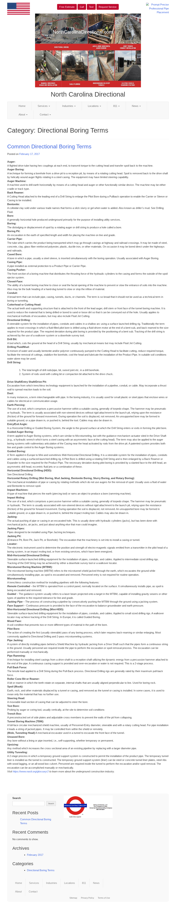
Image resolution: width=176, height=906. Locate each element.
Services (43, 105)
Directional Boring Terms (40, 870)
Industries (68, 105)
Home (22, 105)
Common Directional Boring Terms (49, 146)
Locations (93, 105)
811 (115, 105)
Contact (44, 114)
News (135, 105)
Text (91, 6)
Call (82, 6)
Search (16, 798)
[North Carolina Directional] (88, 807)
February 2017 (35, 854)
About (22, 114)
